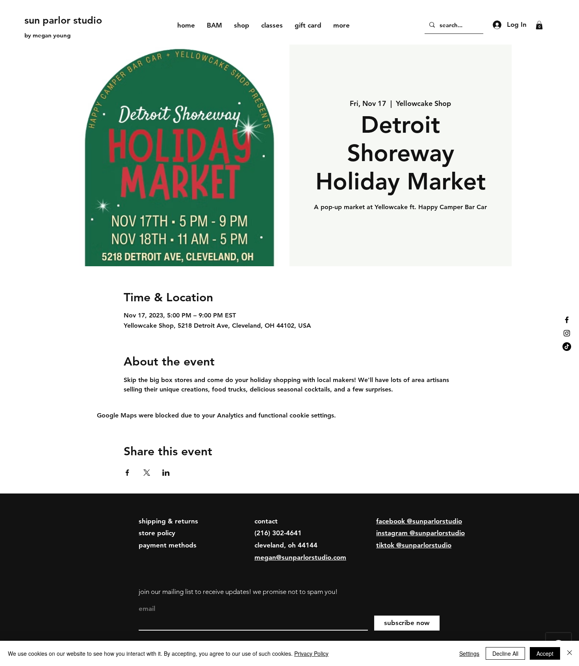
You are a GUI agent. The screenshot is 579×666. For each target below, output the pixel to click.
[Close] (569, 653)
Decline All (505, 653)
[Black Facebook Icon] (566, 319)
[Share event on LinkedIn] (166, 472)
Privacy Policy (311, 653)
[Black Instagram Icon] (566, 333)
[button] (241, 25)
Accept (544, 653)
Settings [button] (469, 653)
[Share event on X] (146, 472)
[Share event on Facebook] (127, 472)
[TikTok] (566, 346)
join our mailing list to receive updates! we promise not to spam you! (238, 592)
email (147, 608)
